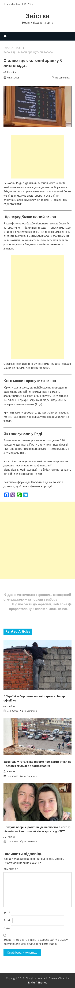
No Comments (62, 77)
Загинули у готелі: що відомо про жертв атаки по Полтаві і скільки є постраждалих (37, 764)
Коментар (10, 869)
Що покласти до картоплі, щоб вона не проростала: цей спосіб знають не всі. (40, 606)
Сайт (6, 928)
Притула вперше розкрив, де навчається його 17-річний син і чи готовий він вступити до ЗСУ (37, 829)
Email (7, 920)
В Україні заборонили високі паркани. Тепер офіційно (34, 698)
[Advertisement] (37, 156)
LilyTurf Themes (37, 982)
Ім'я (6, 912)
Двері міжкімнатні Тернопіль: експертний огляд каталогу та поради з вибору (37, 597)
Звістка (37, 16)
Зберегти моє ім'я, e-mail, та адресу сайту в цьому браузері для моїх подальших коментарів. (35, 942)
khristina (11, 72)
